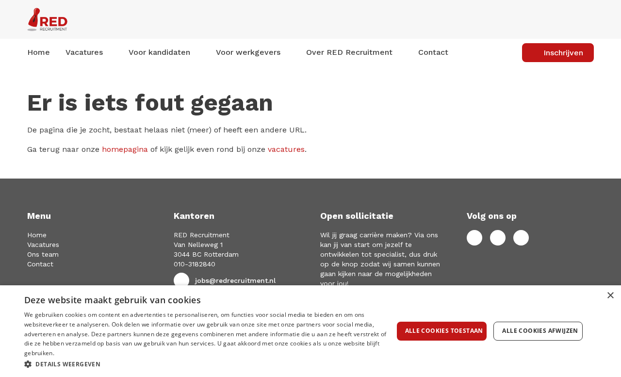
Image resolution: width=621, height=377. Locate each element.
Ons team (43, 254)
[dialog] (310, 331)
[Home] (115, 19)
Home (38, 52)
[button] (208, 364)
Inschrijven (563, 52)
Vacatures (43, 244)
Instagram (521, 238)
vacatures (286, 149)
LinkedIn (498, 238)
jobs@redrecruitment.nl (235, 280)
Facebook (474, 238)
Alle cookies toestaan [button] (444, 331)
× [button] (610, 295)
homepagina (125, 149)
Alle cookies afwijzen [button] (540, 331)
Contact (433, 52)
